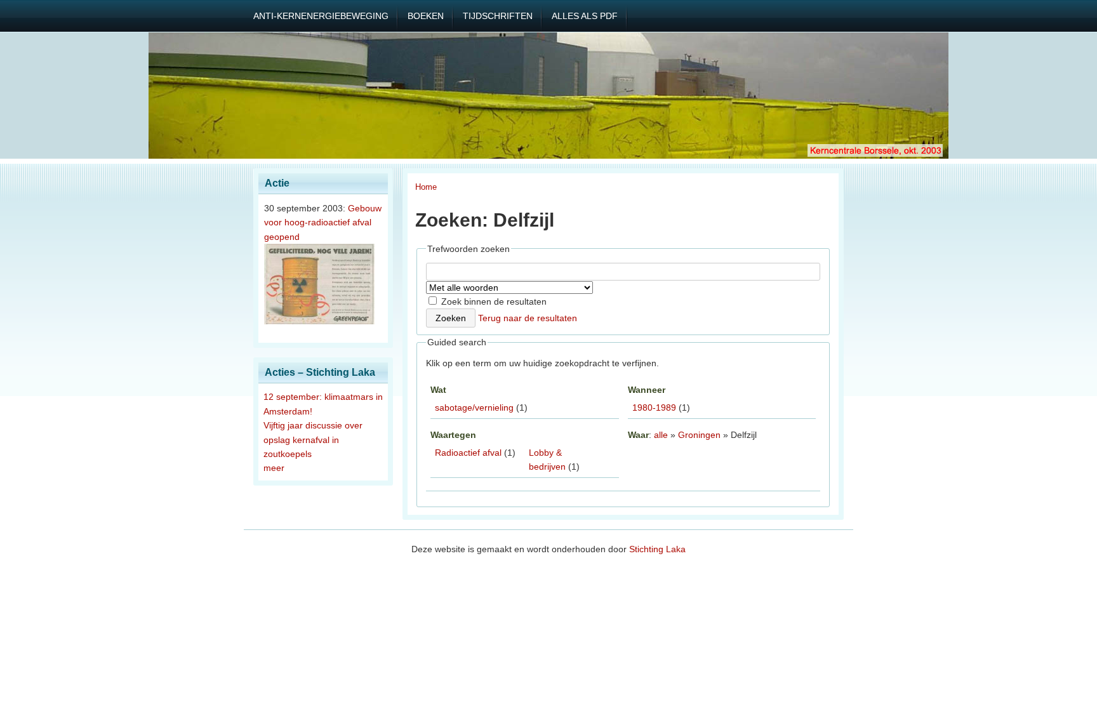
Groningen (699, 435)
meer (273, 468)
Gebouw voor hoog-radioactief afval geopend (323, 222)
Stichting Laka (657, 549)
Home (426, 187)
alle (661, 435)
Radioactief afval (468, 452)
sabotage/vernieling (474, 407)
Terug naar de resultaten (527, 318)
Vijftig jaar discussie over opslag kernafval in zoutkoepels (312, 439)
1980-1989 (654, 407)
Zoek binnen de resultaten (493, 301)
